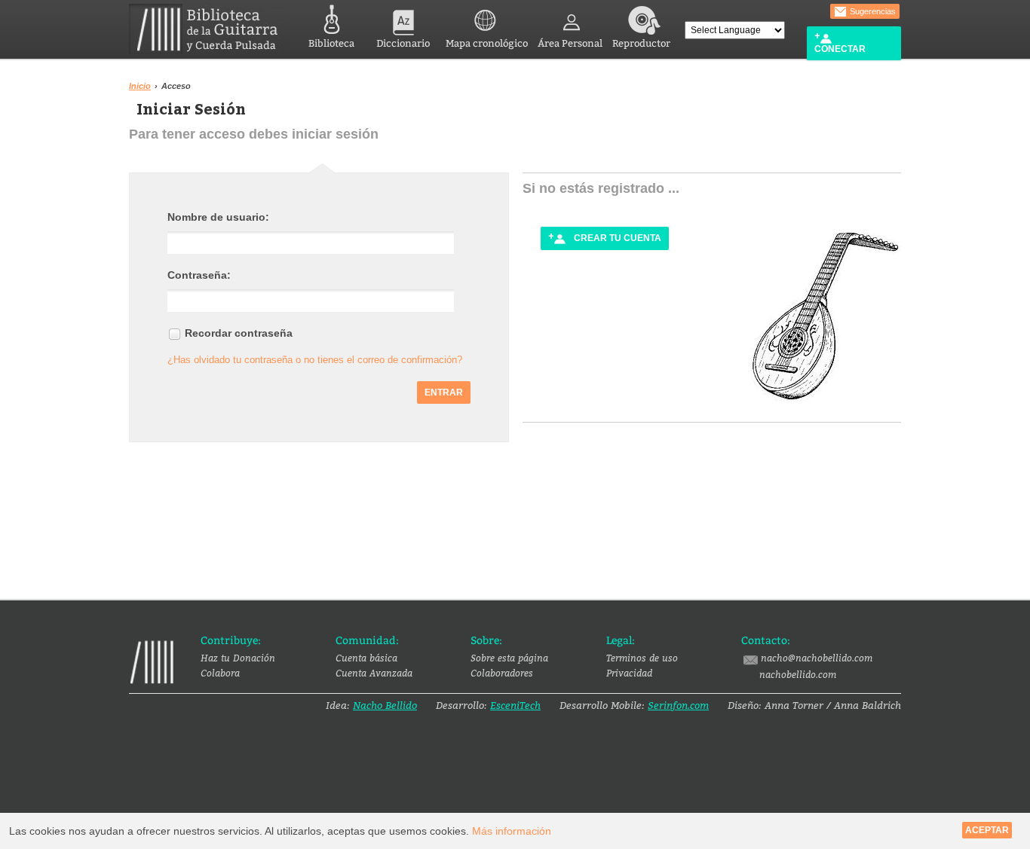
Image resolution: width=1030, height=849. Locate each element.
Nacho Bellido (385, 705)
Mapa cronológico (487, 43)
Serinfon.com (678, 705)
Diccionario (403, 43)
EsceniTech (515, 705)
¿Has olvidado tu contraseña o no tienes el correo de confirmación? (314, 359)
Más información (511, 831)
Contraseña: (199, 275)
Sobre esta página (509, 658)
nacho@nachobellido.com (816, 658)
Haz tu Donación (238, 658)
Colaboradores (502, 673)
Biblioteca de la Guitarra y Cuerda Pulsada (209, 29)
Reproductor (641, 43)
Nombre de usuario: (218, 217)
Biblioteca (331, 43)
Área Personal (570, 43)
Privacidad (629, 673)
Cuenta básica (366, 658)
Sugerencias (872, 11)
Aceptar (987, 830)
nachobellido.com (797, 674)
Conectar (840, 49)
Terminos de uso (642, 658)
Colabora (220, 673)
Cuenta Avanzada (374, 673)
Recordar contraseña (239, 333)
